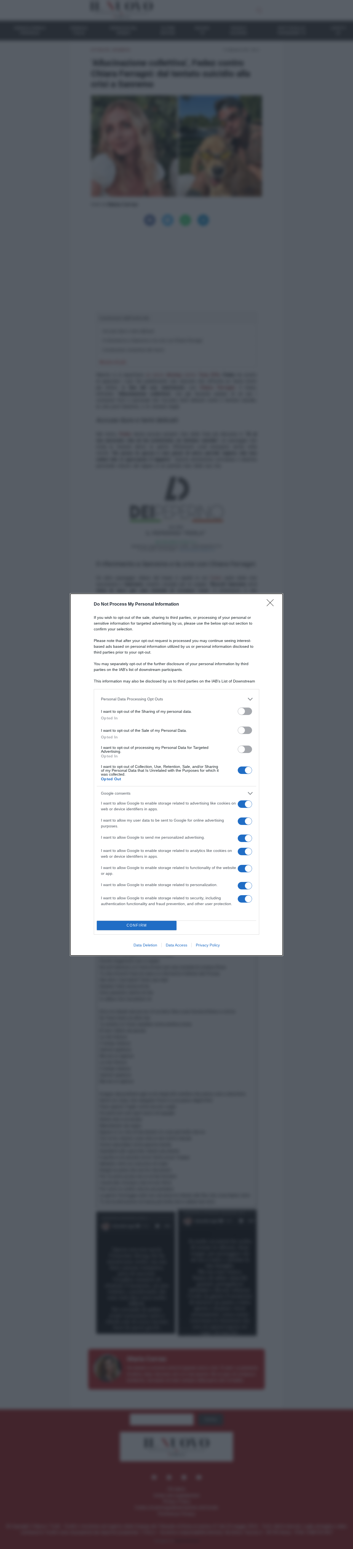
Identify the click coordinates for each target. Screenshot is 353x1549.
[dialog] (176, 775)
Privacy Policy (208, 945)
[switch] (245, 711)
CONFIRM (137, 925)
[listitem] (176, 699)
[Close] (272, 604)
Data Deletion (145, 945)
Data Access (176, 945)
